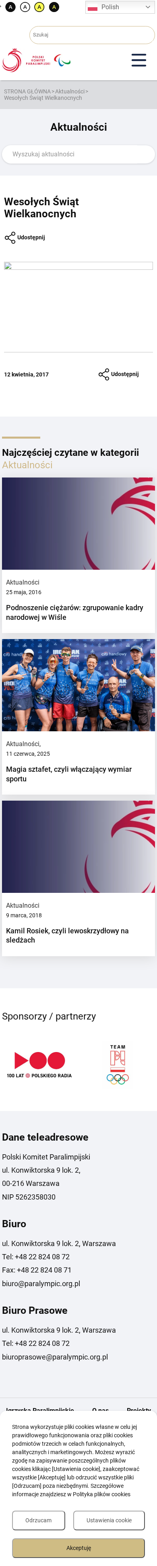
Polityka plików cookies (101, 1494)
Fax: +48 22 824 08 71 (37, 1270)
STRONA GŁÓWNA (27, 91)
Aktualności (70, 91)
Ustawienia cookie (109, 1520)
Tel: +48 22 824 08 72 (36, 1256)
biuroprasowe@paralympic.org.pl (55, 1357)
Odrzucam (38, 1520)
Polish (110, 7)
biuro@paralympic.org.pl (41, 1283)
